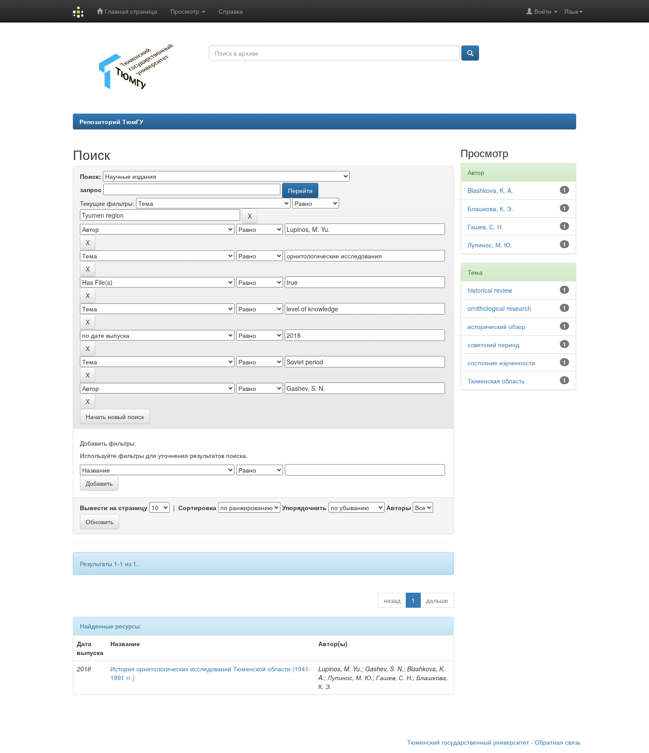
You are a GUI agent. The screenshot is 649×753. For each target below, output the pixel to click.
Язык (571, 11)
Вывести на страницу (113, 507)
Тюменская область (496, 380)
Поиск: (90, 176)
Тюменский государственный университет (468, 742)
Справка (231, 11)
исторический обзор (496, 326)
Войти (542, 11)
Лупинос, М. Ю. (490, 244)
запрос (91, 189)
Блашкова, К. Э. (490, 208)
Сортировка (197, 507)
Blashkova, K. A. (490, 190)
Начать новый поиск (115, 416)
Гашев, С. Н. (485, 226)
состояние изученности (501, 362)
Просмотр (185, 11)
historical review (490, 290)
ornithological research (499, 308)
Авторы (398, 507)
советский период (493, 344)
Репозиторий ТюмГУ (111, 121)
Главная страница (130, 11)
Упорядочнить (304, 507)
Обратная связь (558, 742)
